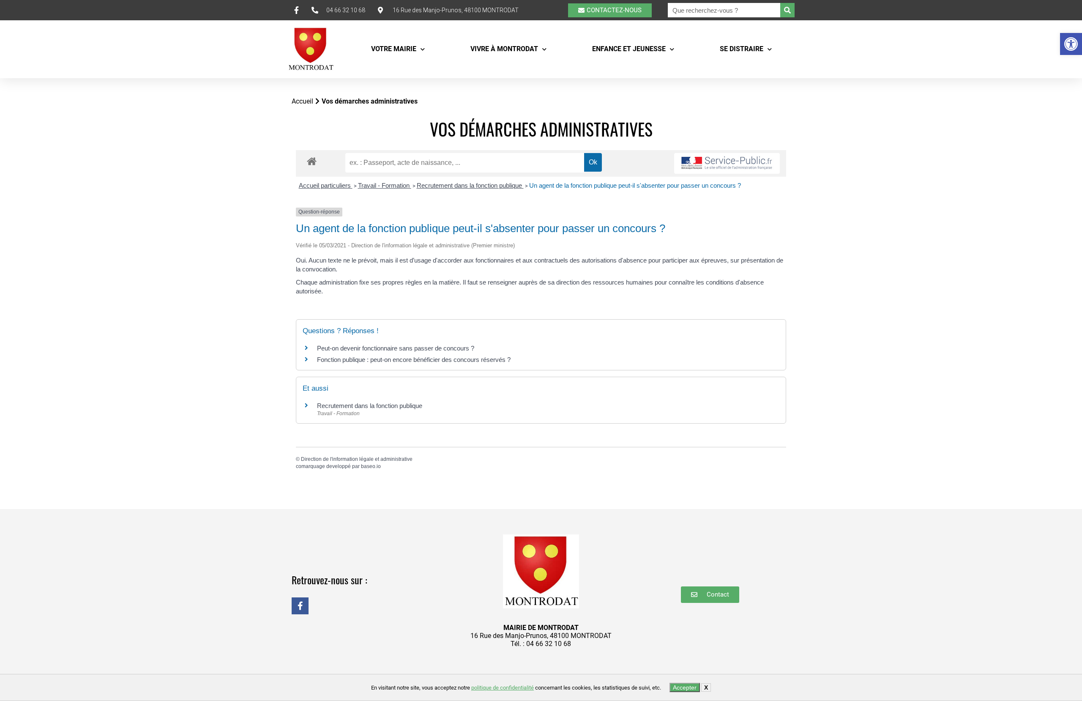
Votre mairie (393, 49)
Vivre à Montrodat (504, 49)
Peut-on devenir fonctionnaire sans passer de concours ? (395, 348)
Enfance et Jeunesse (629, 49)
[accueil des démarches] (311, 161)
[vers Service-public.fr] (727, 163)
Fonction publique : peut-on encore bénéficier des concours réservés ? (414, 359)
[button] (1071, 44)
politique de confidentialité (502, 688)
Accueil (302, 101)
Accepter (685, 687)
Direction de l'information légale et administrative (357, 459)
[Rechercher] (787, 10)
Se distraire (741, 49)
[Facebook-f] (300, 605)
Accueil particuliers (325, 185)
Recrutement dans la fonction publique (470, 185)
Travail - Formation (384, 185)
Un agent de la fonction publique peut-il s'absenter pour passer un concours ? (635, 185)
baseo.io (371, 466)
